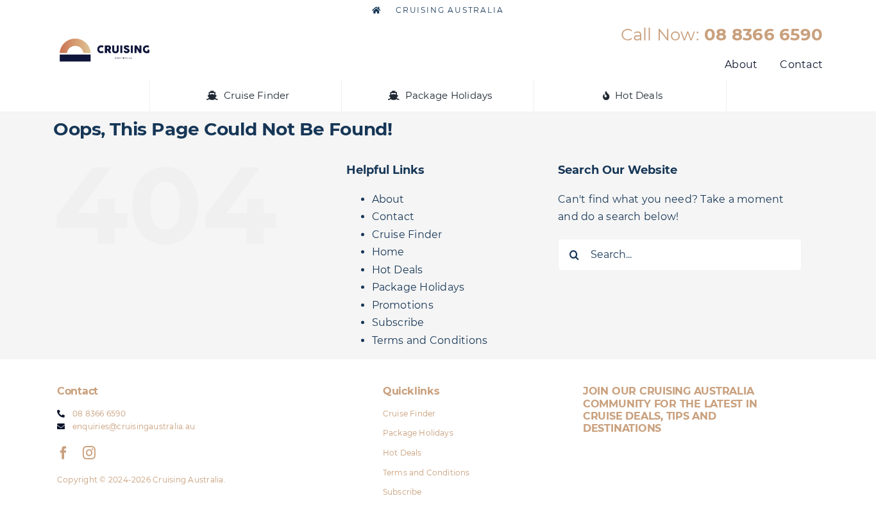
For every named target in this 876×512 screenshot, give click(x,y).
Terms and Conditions (430, 340)
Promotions (403, 305)
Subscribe (398, 322)
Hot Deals (397, 270)
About (388, 199)
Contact (393, 216)
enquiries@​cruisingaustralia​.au (133, 426)
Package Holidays (418, 287)
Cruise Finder (407, 234)
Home (388, 252)
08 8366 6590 (763, 34)
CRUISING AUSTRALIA (447, 10)
